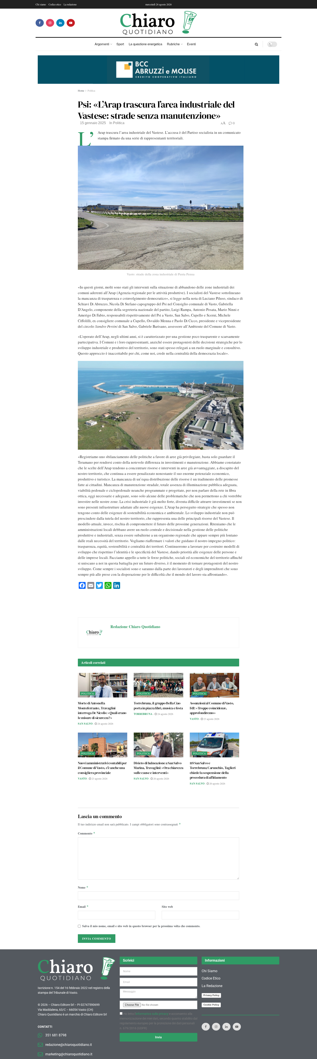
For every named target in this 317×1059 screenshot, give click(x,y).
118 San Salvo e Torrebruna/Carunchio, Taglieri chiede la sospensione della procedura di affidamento (212, 770)
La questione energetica (145, 44)
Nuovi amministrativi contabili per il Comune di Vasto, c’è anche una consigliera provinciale (102, 768)
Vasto (194, 719)
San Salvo (85, 723)
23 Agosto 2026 (211, 719)
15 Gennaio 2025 (93, 123)
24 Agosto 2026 (105, 723)
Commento (86, 833)
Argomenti (102, 44)
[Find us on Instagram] (50, 23)
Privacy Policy (211, 995)
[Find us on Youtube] (71, 23)
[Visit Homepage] (158, 23)
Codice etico (55, 4)
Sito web (167, 906)
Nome (83, 887)
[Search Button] (256, 44)
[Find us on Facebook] (40, 23)
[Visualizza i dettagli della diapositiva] (158, 69)
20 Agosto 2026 (161, 778)
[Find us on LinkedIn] (60, 23)
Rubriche (173, 44)
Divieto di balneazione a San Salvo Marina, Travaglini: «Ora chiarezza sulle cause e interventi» (158, 768)
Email (83, 906)
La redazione (70, 4)
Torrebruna (143, 714)
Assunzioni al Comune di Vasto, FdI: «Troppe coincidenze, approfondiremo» (212, 708)
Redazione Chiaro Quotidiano (135, 626)
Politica (91, 90)
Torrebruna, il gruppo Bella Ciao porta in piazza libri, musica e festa (158, 705)
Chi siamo (41, 4)
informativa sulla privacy (152, 1013)
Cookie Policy (211, 1004)
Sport (120, 44)
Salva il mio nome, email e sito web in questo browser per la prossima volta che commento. (141, 926)
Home (81, 90)
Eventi (191, 44)
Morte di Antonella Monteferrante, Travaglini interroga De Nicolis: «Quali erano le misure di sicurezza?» (102, 710)
